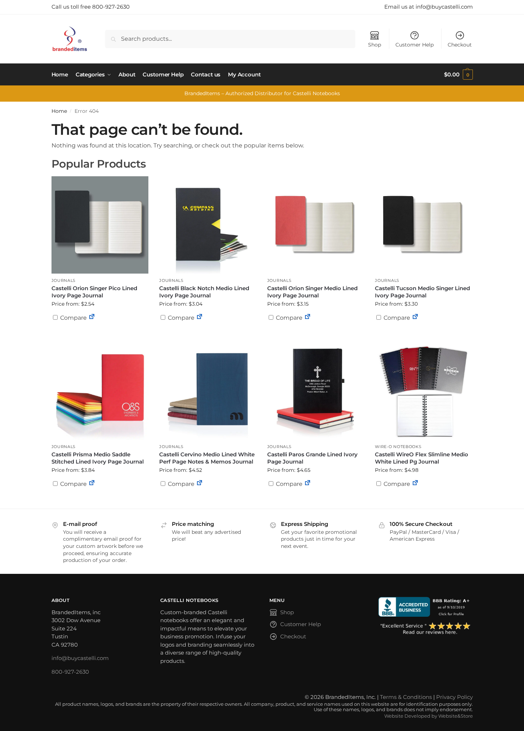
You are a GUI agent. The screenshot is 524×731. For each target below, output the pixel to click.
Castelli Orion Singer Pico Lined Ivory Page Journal (94, 292)
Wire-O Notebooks (398, 446)
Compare (73, 317)
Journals (63, 280)
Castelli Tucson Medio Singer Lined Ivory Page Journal (422, 292)
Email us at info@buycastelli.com (428, 6)
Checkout (460, 44)
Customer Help (414, 44)
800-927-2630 (70, 671)
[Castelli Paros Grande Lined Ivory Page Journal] (315, 391)
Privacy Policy (454, 697)
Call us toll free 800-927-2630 (90, 6)
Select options (423, 335)
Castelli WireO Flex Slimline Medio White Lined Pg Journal (421, 458)
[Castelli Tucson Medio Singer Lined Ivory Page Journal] (423, 225)
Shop (374, 44)
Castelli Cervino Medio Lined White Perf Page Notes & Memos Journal (207, 458)
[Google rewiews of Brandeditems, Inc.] (425, 629)
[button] (458, 74)
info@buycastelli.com (80, 658)
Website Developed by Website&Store (428, 716)
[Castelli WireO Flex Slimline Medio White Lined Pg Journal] (423, 391)
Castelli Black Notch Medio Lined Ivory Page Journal (204, 292)
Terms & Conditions (406, 697)
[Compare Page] (91, 317)
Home (59, 111)
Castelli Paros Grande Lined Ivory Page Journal (312, 458)
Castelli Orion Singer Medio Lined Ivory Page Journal (312, 292)
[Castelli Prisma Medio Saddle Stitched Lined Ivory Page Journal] (100, 391)
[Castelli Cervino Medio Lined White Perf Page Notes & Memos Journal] (207, 391)
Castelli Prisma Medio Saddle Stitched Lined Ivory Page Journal (97, 458)
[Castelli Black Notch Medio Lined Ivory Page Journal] (207, 225)
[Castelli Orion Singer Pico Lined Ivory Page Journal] (100, 225)
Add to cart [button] (100, 331)
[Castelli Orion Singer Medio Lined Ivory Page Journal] (315, 225)
